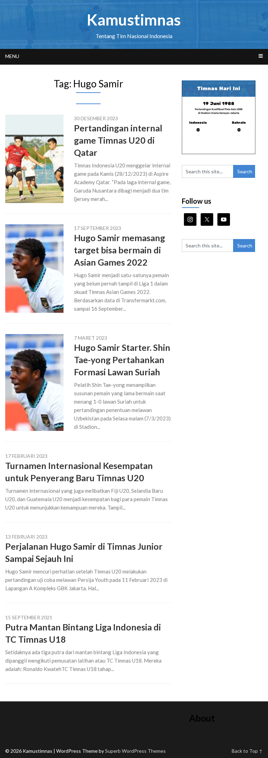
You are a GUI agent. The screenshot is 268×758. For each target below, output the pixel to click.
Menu (12, 56)
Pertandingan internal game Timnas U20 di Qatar (118, 140)
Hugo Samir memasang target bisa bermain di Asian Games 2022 (119, 249)
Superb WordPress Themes (135, 751)
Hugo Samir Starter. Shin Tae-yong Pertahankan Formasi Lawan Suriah (122, 359)
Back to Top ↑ (247, 751)
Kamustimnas (134, 19)
